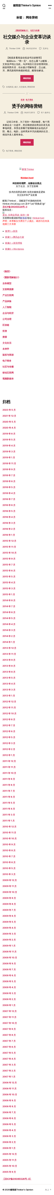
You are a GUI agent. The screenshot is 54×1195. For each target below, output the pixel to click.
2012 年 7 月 (9, 725)
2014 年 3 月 (9, 630)
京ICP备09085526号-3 (15, 206)
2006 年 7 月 (9, 1112)
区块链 (6, 325)
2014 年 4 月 (9, 624)
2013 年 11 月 (9, 654)
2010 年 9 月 (9, 844)
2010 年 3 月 (9, 874)
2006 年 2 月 (9, 1142)
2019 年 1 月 (9, 457)
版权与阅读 (8, 354)
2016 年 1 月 (9, 535)
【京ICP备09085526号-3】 (17, 1179)
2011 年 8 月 (9, 785)
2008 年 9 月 (9, 963)
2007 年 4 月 (9, 1058)
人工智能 (7, 307)
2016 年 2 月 (9, 529)
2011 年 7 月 (9, 791)
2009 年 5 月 (9, 922)
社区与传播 (35, 30)
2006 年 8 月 (9, 1106)
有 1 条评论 (45, 112)
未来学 (6, 348)
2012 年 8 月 (9, 719)
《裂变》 (7, 271)
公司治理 (7, 319)
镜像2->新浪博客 (13, 243)
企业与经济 (8, 313)
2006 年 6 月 (9, 1118)
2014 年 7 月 (9, 606)
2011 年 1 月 (9, 820)
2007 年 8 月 (9, 1035)
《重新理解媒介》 (22, 30)
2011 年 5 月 (9, 802)
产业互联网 (8, 295)
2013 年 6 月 (9, 671)
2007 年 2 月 (9, 1070)
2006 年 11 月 (10, 1088)
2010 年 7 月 (9, 856)
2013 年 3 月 (9, 689)
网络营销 (31, 87)
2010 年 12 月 (9, 826)
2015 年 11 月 (9, 546)
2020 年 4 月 (9, 427)
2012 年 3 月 (9, 743)
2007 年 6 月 (9, 1047)
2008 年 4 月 (9, 987)
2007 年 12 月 (10, 1011)
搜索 (5, 337)
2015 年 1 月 (9, 594)
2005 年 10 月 (10, 1166)
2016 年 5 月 (9, 511)
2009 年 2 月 (9, 939)
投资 (22, 100)
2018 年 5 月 (9, 487)
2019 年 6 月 (9, 433)
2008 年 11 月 (10, 951)
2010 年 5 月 (9, 868)
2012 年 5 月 (9, 737)
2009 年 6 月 (9, 916)
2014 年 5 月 (9, 618)
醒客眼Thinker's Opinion (27, 5)
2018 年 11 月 (9, 463)
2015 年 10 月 (10, 552)
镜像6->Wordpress (14, 249)
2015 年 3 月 (9, 588)
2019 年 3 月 (9, 451)
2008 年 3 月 (9, 993)
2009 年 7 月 (9, 910)
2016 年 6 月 (9, 505)
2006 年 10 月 (10, 1094)
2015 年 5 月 (9, 576)
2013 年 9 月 (9, 660)
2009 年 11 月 (10, 886)
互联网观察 (8, 289)
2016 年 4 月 (9, 517)
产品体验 (7, 301)
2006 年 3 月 (9, 1136)
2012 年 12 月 (9, 701)
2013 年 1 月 (9, 695)
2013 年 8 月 (9, 666)
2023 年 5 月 (9, 410)
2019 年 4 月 (9, 445)
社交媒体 (22, 87)
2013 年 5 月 (9, 677)
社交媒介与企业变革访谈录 (27, 39)
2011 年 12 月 (9, 761)
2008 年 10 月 (10, 957)
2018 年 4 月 (9, 493)
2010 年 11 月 (9, 832)
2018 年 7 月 (9, 475)
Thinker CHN (14, 48)
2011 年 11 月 (9, 767)
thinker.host (38, 218)
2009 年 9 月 (9, 898)
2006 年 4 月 (9, 1130)
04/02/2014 (31, 48)
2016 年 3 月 (9, 523)
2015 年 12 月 (9, 540)
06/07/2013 (29, 112)
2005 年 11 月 (10, 1160)
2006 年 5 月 (9, 1124)
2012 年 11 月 (9, 707)
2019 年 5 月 (9, 439)
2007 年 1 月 (9, 1076)
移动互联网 (8, 372)
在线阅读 (9, 87)
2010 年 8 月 (9, 850)
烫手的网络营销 (27, 106)
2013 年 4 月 (9, 683)
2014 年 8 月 (9, 600)
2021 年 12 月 (9, 415)
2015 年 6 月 (9, 570)
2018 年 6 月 (9, 481)
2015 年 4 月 (9, 582)
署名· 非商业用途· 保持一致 (16, 215)
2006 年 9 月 (9, 1100)
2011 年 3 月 (9, 814)
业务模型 (7, 283)
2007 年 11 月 (9, 1017)
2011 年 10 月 (9, 773)
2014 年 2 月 (9, 636)
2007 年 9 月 (9, 1029)
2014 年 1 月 (9, 642)
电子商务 (29, 100)
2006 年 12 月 (10, 1082)
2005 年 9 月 (9, 1172)
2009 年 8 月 (9, 904)
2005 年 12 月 (10, 1154)
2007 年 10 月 (10, 1023)
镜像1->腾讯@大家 (14, 237)
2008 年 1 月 (9, 1005)
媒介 (16, 87)
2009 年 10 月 (10, 892)
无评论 (45, 48)
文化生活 (7, 343)
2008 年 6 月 (9, 975)
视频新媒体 (8, 378)
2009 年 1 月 (9, 945)
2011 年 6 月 (9, 796)
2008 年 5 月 (9, 981)
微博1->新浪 (11, 231)
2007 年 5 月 (9, 1052)
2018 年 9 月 (9, 469)
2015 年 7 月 (9, 564)
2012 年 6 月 (9, 731)
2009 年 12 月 (10, 880)
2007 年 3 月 (9, 1064)
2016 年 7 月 (9, 499)
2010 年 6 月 (9, 862)
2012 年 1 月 (9, 755)
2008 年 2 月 (9, 999)
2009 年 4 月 (9, 927)
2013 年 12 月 (9, 648)
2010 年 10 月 (10, 838)
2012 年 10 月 (9, 713)
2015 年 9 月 (9, 558)
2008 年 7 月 (9, 969)
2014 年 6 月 (9, 612)
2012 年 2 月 (9, 749)
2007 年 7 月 (9, 1041)
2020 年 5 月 (9, 421)
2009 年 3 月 (9, 933)
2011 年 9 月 (9, 779)
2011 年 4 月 (9, 808)
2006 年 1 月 (9, 1148)
